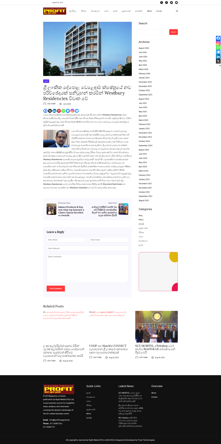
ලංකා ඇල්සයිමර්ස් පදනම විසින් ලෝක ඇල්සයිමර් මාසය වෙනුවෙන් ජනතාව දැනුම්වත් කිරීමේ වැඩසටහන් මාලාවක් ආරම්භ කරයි (63, 351)
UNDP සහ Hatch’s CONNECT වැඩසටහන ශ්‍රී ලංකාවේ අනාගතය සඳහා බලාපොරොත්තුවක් (108, 349)
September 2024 (145, 145)
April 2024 (143, 167)
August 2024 (144, 150)
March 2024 (143, 171)
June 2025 (143, 107)
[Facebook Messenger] (68, 111)
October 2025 (144, 90)
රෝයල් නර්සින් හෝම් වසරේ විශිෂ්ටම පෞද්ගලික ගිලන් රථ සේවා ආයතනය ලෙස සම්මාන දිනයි (104, 211)
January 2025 (144, 128)
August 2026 (144, 48)
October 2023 (144, 192)
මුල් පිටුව (72, 11)
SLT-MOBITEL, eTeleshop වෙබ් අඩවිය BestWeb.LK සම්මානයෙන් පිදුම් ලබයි (155, 349)
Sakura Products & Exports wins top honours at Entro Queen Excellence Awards (71, 211)
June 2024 (143, 158)
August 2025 (144, 99)
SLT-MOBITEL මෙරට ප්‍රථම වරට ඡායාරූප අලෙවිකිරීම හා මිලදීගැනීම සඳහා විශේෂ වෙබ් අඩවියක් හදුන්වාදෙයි (130, 397)
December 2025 (145, 82)
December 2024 (145, 133)
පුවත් (115, 11)
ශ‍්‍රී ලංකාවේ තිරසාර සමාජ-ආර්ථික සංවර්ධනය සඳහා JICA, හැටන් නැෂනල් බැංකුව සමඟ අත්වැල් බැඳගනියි (131, 409)
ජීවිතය (83, 11)
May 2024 (143, 162)
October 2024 (144, 141)
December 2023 (145, 183)
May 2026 (143, 61)
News (149, 11)
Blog (140, 215)
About (153, 393)
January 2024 (144, 179)
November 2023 (145, 188)
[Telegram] (77, 111)
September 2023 (145, 196)
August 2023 (144, 200)
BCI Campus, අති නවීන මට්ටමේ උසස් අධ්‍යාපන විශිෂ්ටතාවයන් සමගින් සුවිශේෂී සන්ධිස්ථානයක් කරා (130, 422)
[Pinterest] (59, 111)
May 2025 (143, 112)
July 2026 (143, 52)
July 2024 (143, 154)
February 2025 (144, 124)
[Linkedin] (54, 111)
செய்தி (159, 11)
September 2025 (145, 95)
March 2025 (143, 120)
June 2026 (143, 57)
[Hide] (220, 66)
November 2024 (145, 137)
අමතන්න (138, 11)
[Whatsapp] (63, 111)
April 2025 (143, 116)
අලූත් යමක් (126, 11)
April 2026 (143, 65)
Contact (154, 397)
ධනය (106, 11)
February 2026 (144, 74)
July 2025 (143, 103)
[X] (50, 111)
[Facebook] (45, 111)
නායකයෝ (95, 11)
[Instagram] (72, 111)
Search (143, 23)
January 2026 (144, 78)
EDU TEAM (51, 104)
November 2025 (145, 86)
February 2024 (144, 175)
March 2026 (143, 69)
